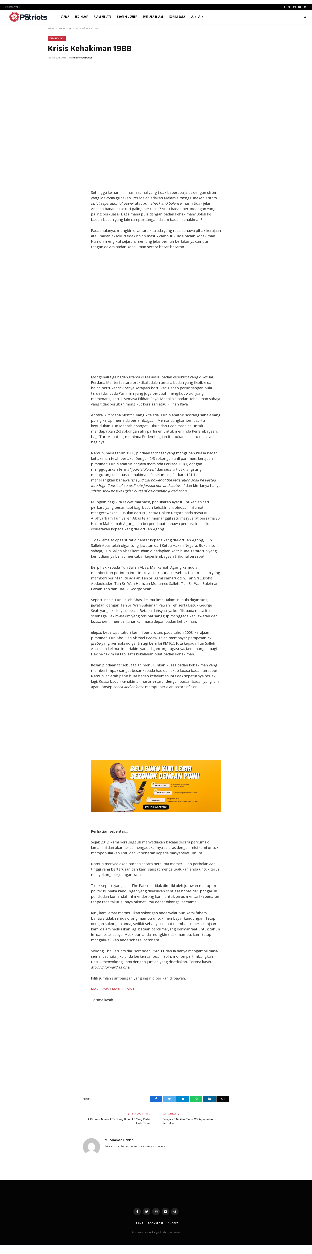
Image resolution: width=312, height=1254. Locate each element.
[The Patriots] (28, 17)
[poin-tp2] (156, 810)
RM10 (116, 989)
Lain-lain (196, 17)
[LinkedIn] (54, 201)
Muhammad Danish (82, 57)
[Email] (54, 217)
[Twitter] (54, 193)
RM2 (94, 989)
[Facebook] (54, 185)
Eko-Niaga (81, 17)
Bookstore (156, 1223)
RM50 (129, 989)
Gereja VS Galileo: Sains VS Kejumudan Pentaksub (187, 1121)
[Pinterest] (54, 209)
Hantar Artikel (12, 6)
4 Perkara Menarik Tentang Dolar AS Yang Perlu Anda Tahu (119, 1121)
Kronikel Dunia (127, 17)
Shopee (173, 1223)
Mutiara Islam (153, 17)
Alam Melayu (103, 17)
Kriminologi (56, 38)
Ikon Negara (176, 17)
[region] (190, 312)
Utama (64, 17)
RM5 (105, 989)
